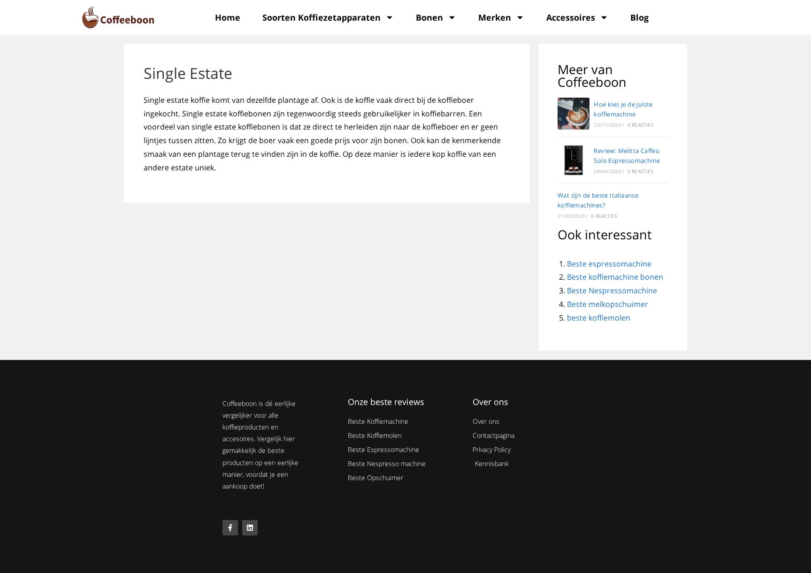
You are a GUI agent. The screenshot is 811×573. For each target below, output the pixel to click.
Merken (494, 17)
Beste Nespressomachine (612, 290)
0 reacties (640, 125)
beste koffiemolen (598, 318)
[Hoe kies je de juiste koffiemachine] (573, 114)
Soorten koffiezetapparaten (321, 17)
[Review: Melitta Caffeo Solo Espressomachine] (573, 160)
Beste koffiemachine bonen (615, 277)
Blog (639, 17)
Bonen (429, 17)
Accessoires (570, 17)
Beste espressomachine (609, 264)
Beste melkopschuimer (607, 304)
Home (227, 17)
